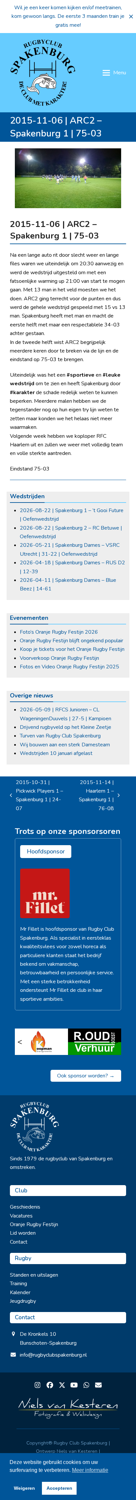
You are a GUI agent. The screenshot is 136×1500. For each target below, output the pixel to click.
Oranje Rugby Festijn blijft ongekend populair (71, 640)
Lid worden (23, 1233)
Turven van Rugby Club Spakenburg (60, 735)
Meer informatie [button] (90, 1470)
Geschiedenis (25, 1207)
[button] (131, 16)
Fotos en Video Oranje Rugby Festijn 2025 (69, 666)
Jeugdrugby (23, 1301)
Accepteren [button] (59, 1488)
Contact (18, 1242)
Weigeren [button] (24, 1488)
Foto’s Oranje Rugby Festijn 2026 (59, 632)
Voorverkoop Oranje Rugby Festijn (59, 658)
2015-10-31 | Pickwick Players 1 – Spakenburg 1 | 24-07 (36, 795)
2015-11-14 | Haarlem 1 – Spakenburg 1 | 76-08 (93, 795)
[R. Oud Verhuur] (94, 1042)
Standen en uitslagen (34, 1275)
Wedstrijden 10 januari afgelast (56, 753)
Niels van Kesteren (77, 1451)
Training (18, 1283)
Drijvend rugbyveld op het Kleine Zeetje (65, 727)
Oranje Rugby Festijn (34, 1224)
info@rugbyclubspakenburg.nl (53, 1355)
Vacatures (21, 1215)
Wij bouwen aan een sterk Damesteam (65, 744)
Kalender (20, 1292)
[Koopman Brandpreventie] (41, 1042)
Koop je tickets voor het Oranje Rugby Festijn (72, 649)
